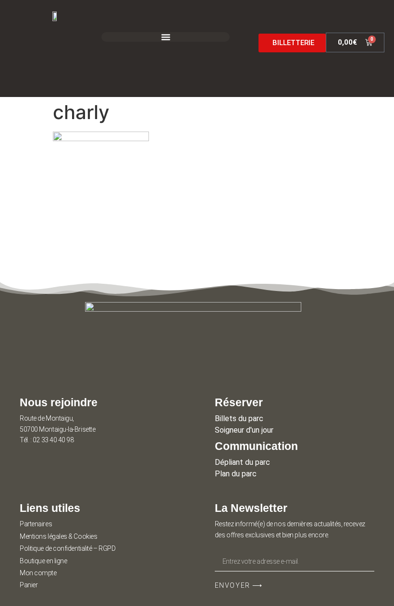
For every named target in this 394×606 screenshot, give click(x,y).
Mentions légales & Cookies (58, 536)
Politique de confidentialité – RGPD (67, 548)
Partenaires (36, 524)
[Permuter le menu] (166, 37)
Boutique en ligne (43, 561)
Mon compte (38, 573)
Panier (28, 585)
